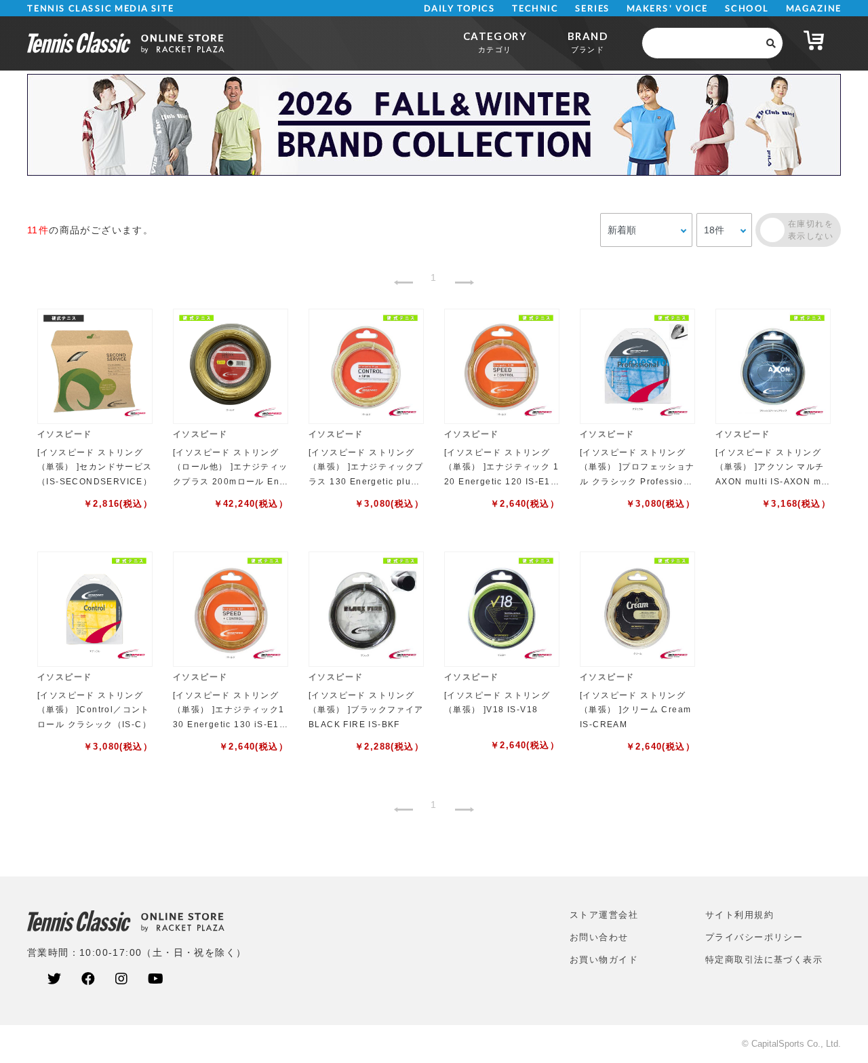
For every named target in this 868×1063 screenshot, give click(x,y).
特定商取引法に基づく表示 (764, 959)
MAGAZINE (813, 8)
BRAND (588, 42)
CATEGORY (495, 42)
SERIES (592, 8)
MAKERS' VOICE (667, 8)
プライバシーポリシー (754, 937)
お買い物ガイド (604, 959)
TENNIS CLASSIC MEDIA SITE (100, 8)
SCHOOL (747, 8)
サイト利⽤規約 (739, 914)
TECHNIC (535, 8)
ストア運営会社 (604, 914)
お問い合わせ (599, 937)
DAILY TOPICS (459, 8)
